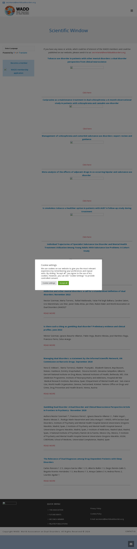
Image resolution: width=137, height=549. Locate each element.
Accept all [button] (63, 283)
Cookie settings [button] (49, 283)
